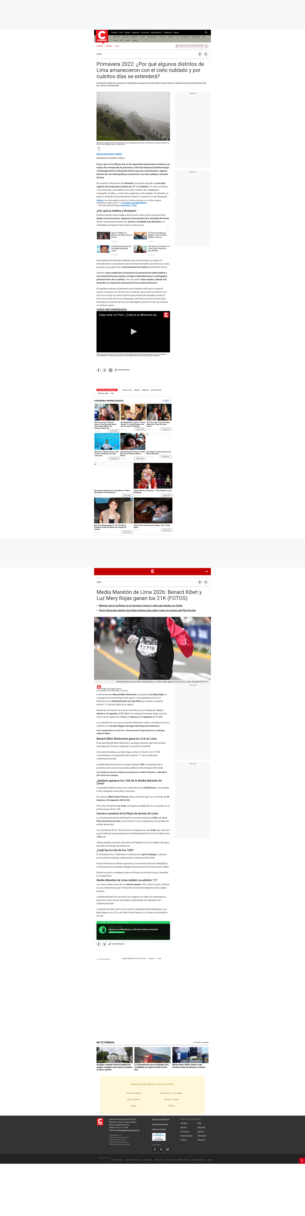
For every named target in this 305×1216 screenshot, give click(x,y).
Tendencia (167, 32)
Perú (121, 32)
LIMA (203, 37)
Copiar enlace (124, 370)
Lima (99, 54)
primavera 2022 (156, 390)
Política (114, 32)
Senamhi (137, 390)
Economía (145, 32)
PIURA (115, 40)
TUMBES (134, 40)
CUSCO (142, 37)
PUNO (121, 40)
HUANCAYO (162, 37)
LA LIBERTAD (185, 37)
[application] (133, 331)
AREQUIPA (117, 37)
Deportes (135, 32)
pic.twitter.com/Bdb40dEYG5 (134, 203)
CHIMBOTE (134, 37)
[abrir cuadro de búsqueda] (206, 32)
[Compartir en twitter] (206, 54)
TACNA (128, 40)
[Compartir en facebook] (200, 54)
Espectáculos (156, 32)
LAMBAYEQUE (195, 37)
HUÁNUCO (171, 37)
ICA (178, 37)
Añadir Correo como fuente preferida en (191, 46)
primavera (145, 390)
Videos (176, 32)
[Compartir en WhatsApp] (110, 370)
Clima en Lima (127, 390)
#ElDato (100, 200)
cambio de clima (103, 393)
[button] (133, 331)
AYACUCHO (125, 37)
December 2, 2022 (129, 205)
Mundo (127, 32)
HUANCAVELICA (152, 37)
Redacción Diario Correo (109, 154)
